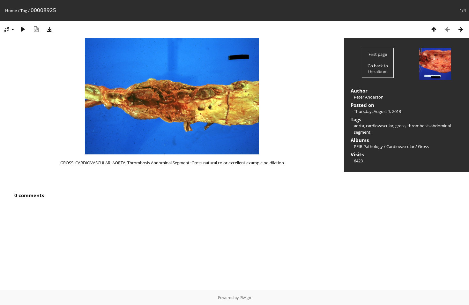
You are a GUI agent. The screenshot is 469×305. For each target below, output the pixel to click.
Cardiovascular (400, 146)
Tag (23, 10)
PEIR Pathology (368, 146)
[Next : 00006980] (460, 29)
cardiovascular (379, 126)
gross (400, 126)
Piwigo (245, 297)
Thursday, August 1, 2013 (377, 111)
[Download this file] (49, 29)
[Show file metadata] (36, 29)
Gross (423, 146)
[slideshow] (22, 29)
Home (11, 10)
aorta (359, 126)
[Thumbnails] (434, 29)
